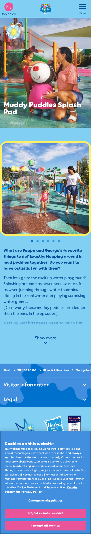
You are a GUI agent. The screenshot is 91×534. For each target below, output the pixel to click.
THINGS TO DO (26, 370)
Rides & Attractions (56, 370)
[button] (32, 241)
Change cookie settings (45, 500)
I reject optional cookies (45, 513)
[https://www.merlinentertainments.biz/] (25, 426)
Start (7, 370)
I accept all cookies (45, 526)
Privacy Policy (31, 492)
